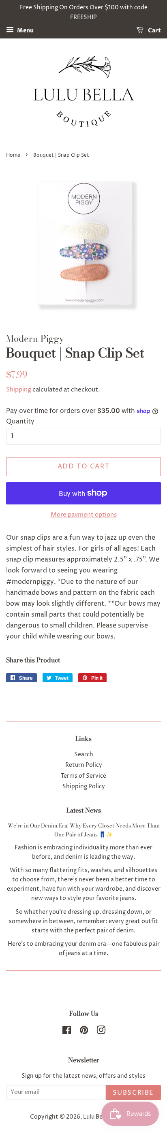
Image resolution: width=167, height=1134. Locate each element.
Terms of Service (83, 776)
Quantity (20, 421)
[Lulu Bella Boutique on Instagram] (100, 1032)
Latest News (83, 810)
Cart (154, 30)
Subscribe (133, 1092)
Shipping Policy (83, 786)
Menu (25, 30)
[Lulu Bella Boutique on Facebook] (66, 1032)
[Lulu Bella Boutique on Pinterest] (83, 1032)
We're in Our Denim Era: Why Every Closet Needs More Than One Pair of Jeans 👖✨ (84, 829)
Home (13, 155)
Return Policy (83, 765)
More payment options (84, 515)
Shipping (18, 389)
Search (83, 754)
